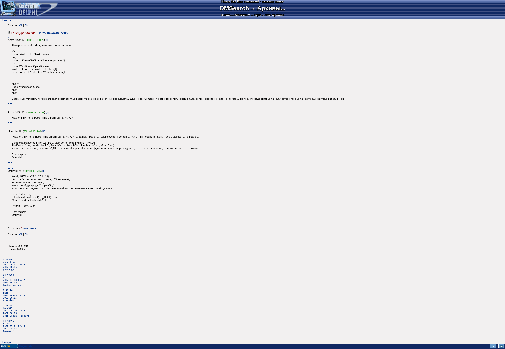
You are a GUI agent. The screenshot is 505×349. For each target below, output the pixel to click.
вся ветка (29, 228)
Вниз (4, 20)
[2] (43, 131)
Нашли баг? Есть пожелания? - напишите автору (253, 1)
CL (20, 25)
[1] (47, 112)
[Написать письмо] (501, 346)
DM (27, 25)
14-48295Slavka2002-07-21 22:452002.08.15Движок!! (14, 326)
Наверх (6, 342)
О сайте (225, 15)
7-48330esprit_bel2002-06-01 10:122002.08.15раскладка (14, 264)
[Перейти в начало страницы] (9, 103)
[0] (47, 40)
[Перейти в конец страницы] (11, 103)
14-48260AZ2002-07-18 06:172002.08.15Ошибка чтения (14, 280)
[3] (43, 171)
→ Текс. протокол (273, 15)
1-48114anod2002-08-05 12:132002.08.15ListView (14, 295)
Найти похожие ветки (53, 33)
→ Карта (256, 15)
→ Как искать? (240, 15)
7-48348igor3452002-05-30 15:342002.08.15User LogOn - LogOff (16, 310)
